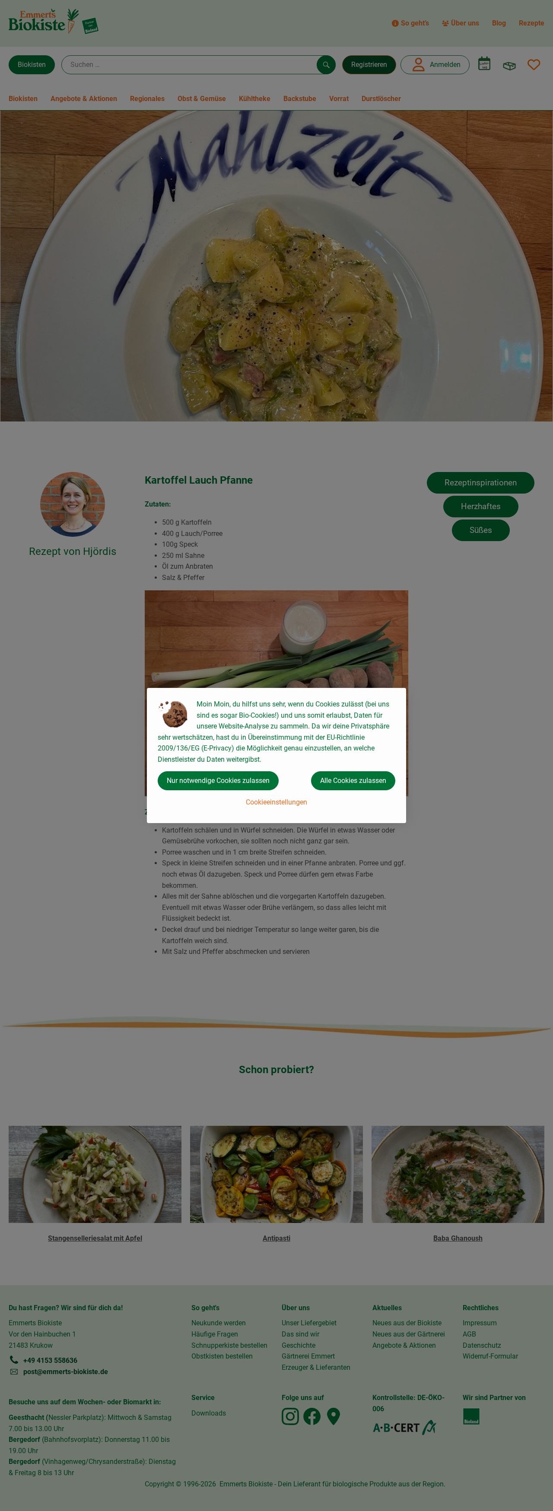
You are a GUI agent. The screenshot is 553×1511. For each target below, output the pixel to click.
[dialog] (276, 755)
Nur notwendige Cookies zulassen (218, 780)
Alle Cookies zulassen (353, 780)
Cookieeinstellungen (276, 802)
